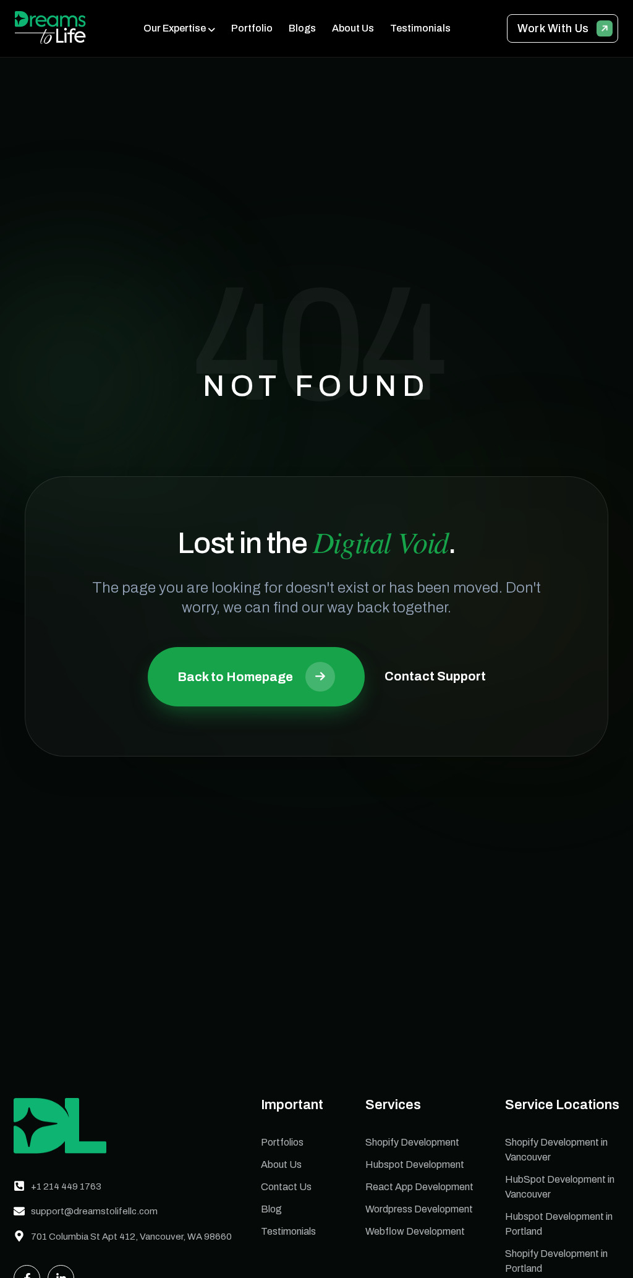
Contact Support (435, 676)
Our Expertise (174, 28)
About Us (353, 28)
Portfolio (252, 28)
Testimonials (420, 28)
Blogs (302, 28)
